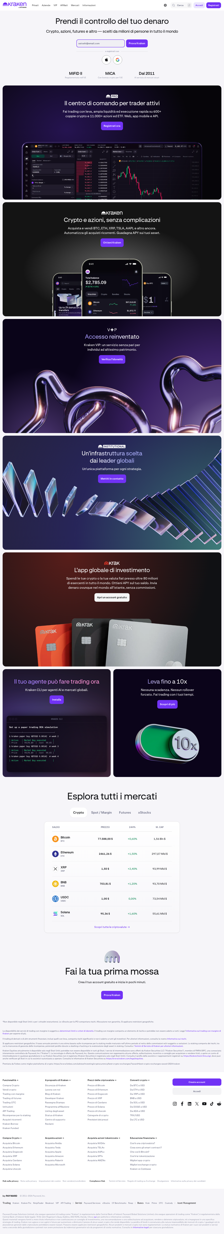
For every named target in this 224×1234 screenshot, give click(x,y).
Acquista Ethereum (13, 1147)
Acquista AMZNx (96, 1160)
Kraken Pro (26, 1203)
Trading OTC (9, 1102)
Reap (130, 1203)
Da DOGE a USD (138, 1106)
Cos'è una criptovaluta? (142, 1143)
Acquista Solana (11, 1164)
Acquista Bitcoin (11, 1143)
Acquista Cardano (12, 1160)
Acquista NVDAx (96, 1143)
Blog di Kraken (52, 1093)
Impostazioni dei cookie (50, 1181)
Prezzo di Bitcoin (96, 1085)
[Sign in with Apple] (106, 59)
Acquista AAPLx (96, 1151)
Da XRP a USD (137, 1093)
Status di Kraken (54, 1115)
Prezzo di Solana (96, 1106)
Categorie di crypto (98, 1115)
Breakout (49, 1203)
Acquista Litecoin (12, 1168)
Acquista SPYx (95, 1156)
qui (95, 1217)
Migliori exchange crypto (143, 1164)
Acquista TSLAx (96, 1147)
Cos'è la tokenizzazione (142, 1156)
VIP (57, 1203)
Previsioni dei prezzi (98, 1119)
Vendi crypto (9, 1089)
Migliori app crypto (140, 1160)
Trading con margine (13, 1093)
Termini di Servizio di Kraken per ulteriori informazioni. (158, 1046)
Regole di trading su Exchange (141, 1181)
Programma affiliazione (57, 1106)
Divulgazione (163, 1181)
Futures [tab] (125, 812)
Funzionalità (10, 1080)
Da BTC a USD (137, 1085)
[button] (35, 5)
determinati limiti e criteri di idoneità (76, 1031)
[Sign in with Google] (117, 59)
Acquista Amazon (54, 1156)
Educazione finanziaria (143, 1138)
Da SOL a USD (137, 1102)
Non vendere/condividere (74, 1181)
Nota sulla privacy (28, 1181)
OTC (161, 1203)
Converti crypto (139, 1080)
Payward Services (92, 1203)
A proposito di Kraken (58, 1080)
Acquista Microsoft (55, 1164)
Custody (169, 1203)
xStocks (106, 1203)
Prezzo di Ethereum (98, 1089)
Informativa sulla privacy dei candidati (188, 1181)
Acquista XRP (10, 1156)
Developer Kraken (54, 1098)
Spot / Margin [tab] (101, 812)
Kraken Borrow (10, 1123)
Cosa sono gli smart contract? (146, 1147)
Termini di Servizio (117, 1181)
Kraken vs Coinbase (140, 1168)
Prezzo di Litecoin (97, 1111)
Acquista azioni (54, 1138)
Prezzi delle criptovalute (102, 1080)
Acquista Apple (53, 1151)
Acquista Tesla (53, 1147)
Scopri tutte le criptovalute (110, 927)
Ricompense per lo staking (17, 1115)
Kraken (16, 1203)
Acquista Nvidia (53, 1143)
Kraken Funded (11, 1128)
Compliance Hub (97, 1181)
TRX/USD (135, 1115)
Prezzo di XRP (95, 1098)
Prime (154, 1203)
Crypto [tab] (78, 812)
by (10, 1195)
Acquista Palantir (54, 1160)
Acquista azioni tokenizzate (104, 1138)
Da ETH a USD (137, 1089)
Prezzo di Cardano (97, 1102)
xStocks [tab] (144, 812)
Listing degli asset (54, 1111)
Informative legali (141, 1227)
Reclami (49, 1123)
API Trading (9, 1111)
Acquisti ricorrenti (12, 1119)
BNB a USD (136, 1098)
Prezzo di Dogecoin (98, 1093)
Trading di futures (12, 1098)
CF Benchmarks (119, 1203)
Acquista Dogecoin (13, 1151)
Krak (147, 1203)
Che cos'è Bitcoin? (139, 1151)
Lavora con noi (52, 1089)
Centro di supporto (55, 1119)
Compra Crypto (11, 1085)
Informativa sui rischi (176, 1039)
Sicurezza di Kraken (55, 1085)
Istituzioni (8, 1106)
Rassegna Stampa (55, 1102)
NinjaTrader (38, 1203)
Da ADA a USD (137, 1111)
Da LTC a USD (137, 1119)
